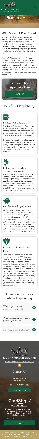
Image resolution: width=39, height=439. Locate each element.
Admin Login (30, 436)
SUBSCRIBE (19, 423)
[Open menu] (35, 7)
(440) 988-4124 (22, 385)
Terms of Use (20, 436)
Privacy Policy (9, 436)
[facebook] (19, 365)
